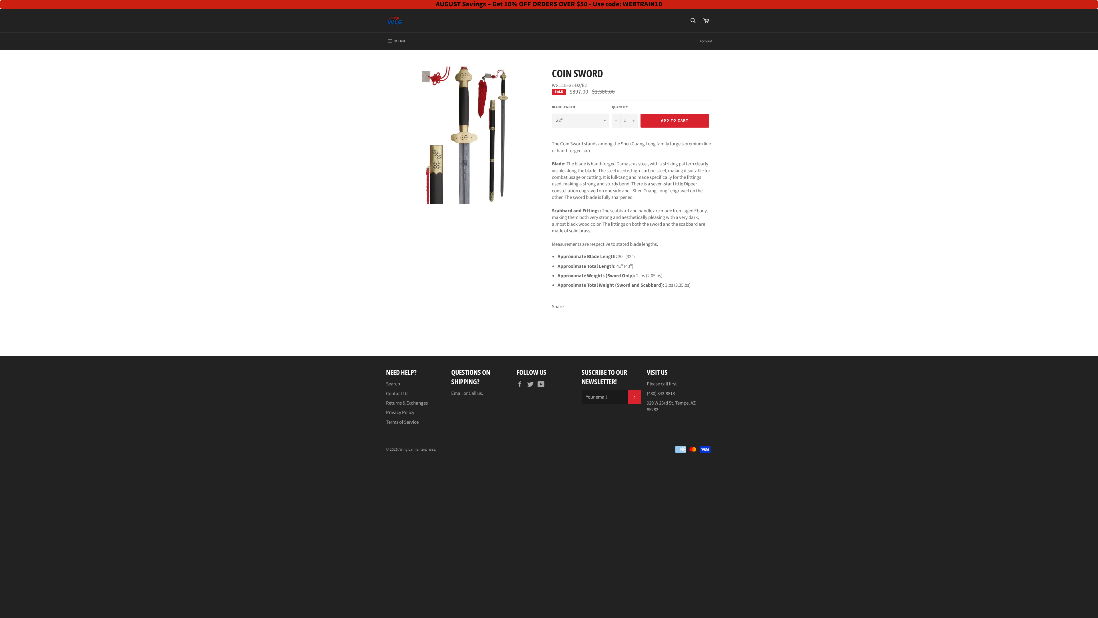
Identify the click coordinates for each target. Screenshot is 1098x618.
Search (393, 384)
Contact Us (397, 393)
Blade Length (563, 107)
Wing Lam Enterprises (417, 449)
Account (705, 41)
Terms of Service (402, 422)
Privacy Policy (400, 412)
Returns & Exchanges (407, 403)
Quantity (620, 107)
